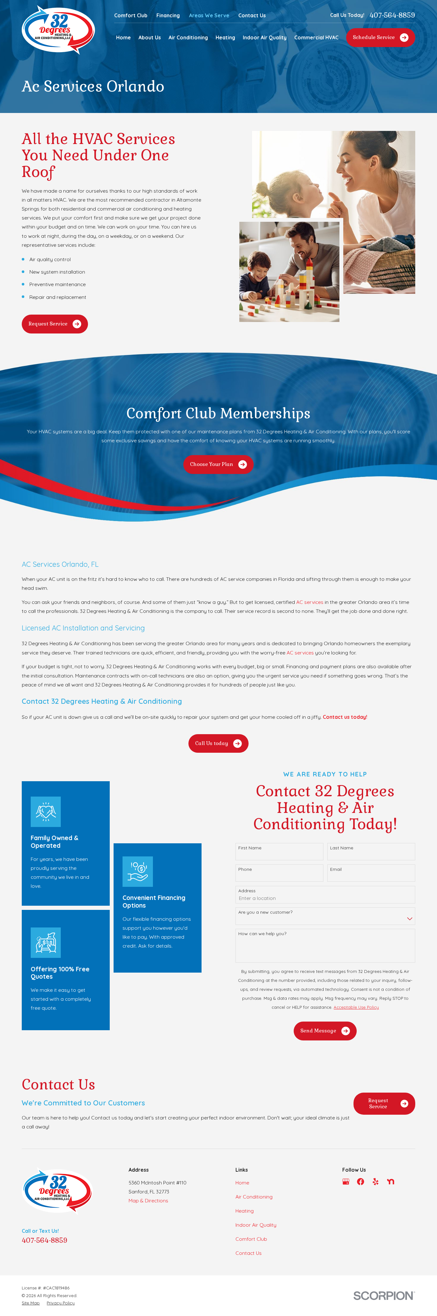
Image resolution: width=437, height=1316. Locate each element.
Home (242, 1182)
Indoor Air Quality (255, 1225)
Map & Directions (148, 1200)
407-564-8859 (392, 15)
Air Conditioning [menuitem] (188, 37)
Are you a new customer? (265, 912)
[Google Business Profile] (345, 1181)
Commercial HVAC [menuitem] (316, 37)
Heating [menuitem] (225, 37)
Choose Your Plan (211, 464)
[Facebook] (360, 1181)
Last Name (341, 848)
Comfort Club (130, 15)
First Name (249, 848)
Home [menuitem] (123, 37)
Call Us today (211, 743)
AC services (309, 602)
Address (247, 891)
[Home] (58, 30)
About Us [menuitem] (150, 37)
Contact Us (252, 15)
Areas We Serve (209, 15)
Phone (245, 869)
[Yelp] (375, 1181)
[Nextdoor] (390, 1181)
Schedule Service (374, 37)
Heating (244, 1211)
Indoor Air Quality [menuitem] (265, 37)
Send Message (318, 1030)
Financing (168, 15)
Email (336, 869)
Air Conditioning (254, 1196)
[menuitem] (31, 1303)
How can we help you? (262, 933)
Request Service (48, 323)
